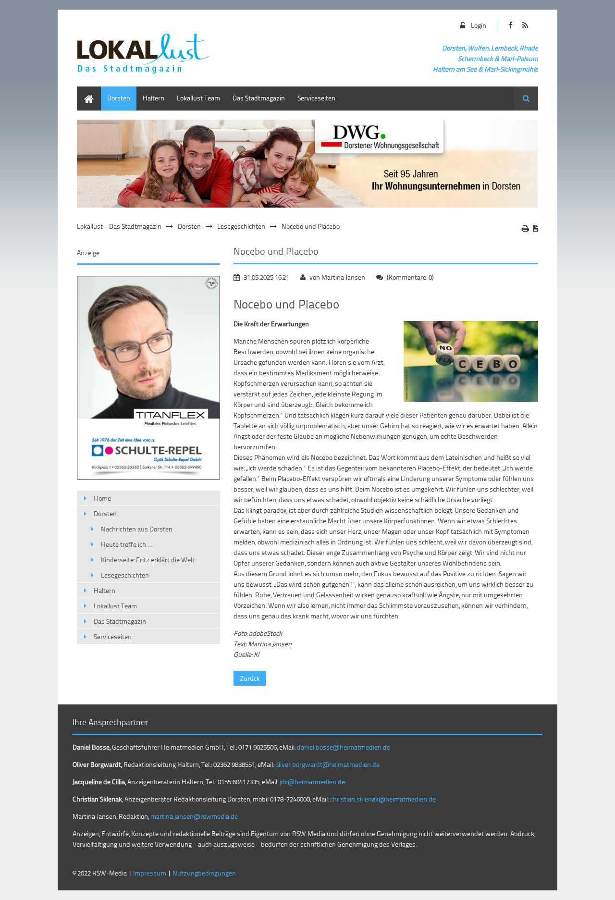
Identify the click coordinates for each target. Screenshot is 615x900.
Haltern (153, 97)
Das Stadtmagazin (259, 97)
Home (85, 91)
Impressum (149, 872)
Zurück (250, 678)
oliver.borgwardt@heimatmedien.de (327, 764)
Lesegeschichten (241, 226)
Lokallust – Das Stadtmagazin (119, 226)
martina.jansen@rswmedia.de (194, 816)
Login (478, 25)
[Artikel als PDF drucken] (535, 228)
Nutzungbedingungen (204, 872)
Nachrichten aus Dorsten (136, 528)
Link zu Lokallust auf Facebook (510, 25)
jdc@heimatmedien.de (312, 781)
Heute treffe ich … (126, 544)
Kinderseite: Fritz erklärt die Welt (148, 559)
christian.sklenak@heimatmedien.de (383, 798)
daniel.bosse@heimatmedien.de (343, 747)
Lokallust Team (198, 97)
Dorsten (118, 97)
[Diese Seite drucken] (525, 228)
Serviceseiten (316, 97)
